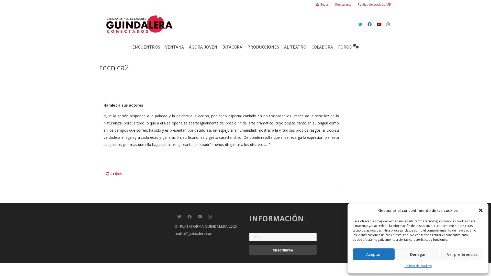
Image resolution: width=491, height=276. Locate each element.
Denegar (418, 254)
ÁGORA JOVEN (203, 47)
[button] (480, 210)
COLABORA (322, 47)
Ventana (174, 47)
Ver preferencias (462, 254)
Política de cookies (418, 266)
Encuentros (146, 47)
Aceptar (373, 254)
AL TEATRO (295, 47)
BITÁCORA (232, 47)
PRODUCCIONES (263, 47)
